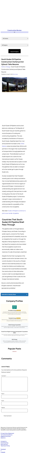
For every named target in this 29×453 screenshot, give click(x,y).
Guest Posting (4, 443)
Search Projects (14, 51)
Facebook (3, 449)
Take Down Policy (5, 446)
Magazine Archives (6, 436)
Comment (3, 375)
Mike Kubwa (15, 74)
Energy (8, 67)
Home (3, 67)
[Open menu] (14, 32)
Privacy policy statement (7, 433)
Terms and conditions (6, 435)
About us (3, 438)
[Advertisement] (14, 14)
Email (2, 400)
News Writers (4, 444)
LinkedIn (3, 452)
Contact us (4, 441)
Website (3, 407)
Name (2, 393)
